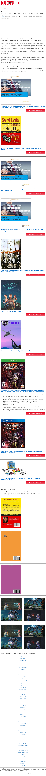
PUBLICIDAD (4, 773)
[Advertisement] (23, 28)
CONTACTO (23, 773)
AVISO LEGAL (17, 773)
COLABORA (10, 773)
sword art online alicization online (26, 15)
